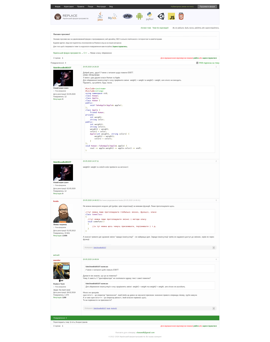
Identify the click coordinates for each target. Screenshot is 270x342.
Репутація (57, 99)
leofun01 (114, 308)
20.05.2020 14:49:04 (91, 259)
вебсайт (56, 255)
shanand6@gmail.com (145, 332)
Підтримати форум (207, 7)
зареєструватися (209, 58)
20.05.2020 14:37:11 (91, 161)
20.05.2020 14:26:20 (91, 67)
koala (55, 201)
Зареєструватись (119, 47)
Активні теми (146, 28)
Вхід (111, 7)
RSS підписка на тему (209, 63)
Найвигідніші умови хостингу (182, 7)
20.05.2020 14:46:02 (91, 200)
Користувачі (69, 7)
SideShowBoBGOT (62, 67)
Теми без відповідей (160, 28)
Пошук (90, 7)
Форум (57, 7)
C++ (85, 53)
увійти (196, 58)
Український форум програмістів (67, 53)
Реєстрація (101, 7)
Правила (80, 7)
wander (56, 260)
